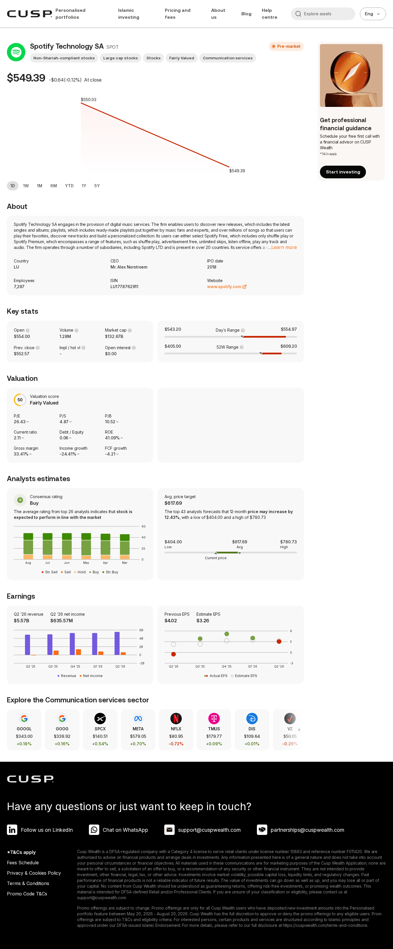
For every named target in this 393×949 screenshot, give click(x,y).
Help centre (269, 13)
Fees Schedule (23, 862)
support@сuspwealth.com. (102, 897)
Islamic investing (128, 13)
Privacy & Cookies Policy (34, 873)
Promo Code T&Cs (27, 894)
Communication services (228, 58)
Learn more (284, 247)
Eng (369, 13)
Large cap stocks (120, 58)
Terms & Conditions (28, 883)
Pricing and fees (177, 13)
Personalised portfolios (70, 13)
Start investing (343, 172)
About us (218, 13)
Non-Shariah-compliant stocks (64, 58)
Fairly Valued (181, 58)
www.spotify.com (224, 286)
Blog (246, 13)
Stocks (153, 58)
